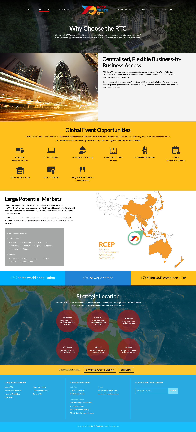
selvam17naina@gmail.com (108, 394)
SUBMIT (173, 391)
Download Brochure (40, 390)
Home (26, 10)
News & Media (124, 10)
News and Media (39, 387)
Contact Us (37, 394)
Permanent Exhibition (13, 390)
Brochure (146, 10)
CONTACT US (126, 370)
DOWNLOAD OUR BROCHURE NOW (100, 370)
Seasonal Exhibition (12, 394)
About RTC (9, 387)
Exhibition (64, 10)
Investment (9, 397)
